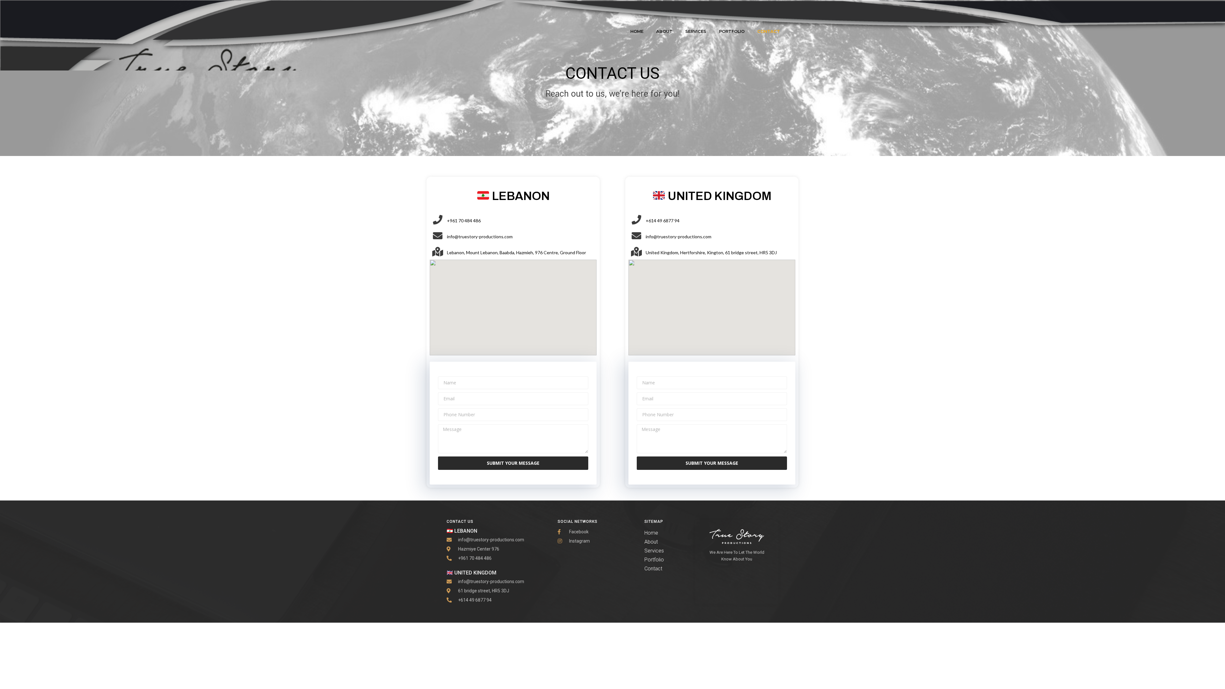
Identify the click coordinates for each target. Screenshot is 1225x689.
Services (695, 31)
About (664, 31)
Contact (768, 31)
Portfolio (732, 31)
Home (636, 31)
